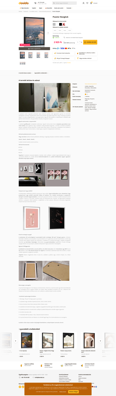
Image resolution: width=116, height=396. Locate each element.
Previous (16, 341)
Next (48, 33)
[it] (94, 386)
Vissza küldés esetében (64, 381)
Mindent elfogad (73, 391)
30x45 (60, 30)
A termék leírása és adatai (25, 73)
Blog (79, 379)
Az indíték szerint (33, 11)
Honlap (20, 11)
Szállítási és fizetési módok (65, 379)
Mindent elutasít (63, 391)
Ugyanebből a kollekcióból (40, 73)
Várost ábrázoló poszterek (45, 11)
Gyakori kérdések (82, 378)
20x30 (55, 30)
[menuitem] (25, 8)
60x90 (69, 30)
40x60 (65, 30)
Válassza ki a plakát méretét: (60, 27)
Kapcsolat (80, 381)
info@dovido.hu (39, 377)
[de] (93, 386)
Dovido (69, 62)
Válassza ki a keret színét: (60, 21)
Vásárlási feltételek (63, 376)
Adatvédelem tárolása (64, 378)
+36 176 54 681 (25, 377)
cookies (36, 388)
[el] (96, 386)
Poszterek (26, 11)
